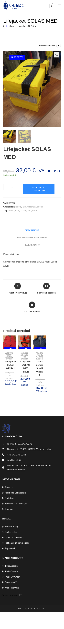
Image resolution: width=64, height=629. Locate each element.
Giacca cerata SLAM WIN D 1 (39, 368)
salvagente (26, 210)
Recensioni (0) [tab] (32, 245)
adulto (11, 210)
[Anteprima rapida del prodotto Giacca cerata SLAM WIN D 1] (44, 341)
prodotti (17, 207)
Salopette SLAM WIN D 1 (10, 365)
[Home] (4, 26)
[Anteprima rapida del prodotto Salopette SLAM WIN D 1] (14, 341)
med (17, 210)
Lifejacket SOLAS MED (28, 26)
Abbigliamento (9, 354)
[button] (56, 54)
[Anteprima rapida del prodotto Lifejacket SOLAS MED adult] (29, 341)
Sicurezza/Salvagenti (33, 207)
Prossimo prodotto (47, 46)
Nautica (8, 357)
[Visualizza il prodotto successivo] (58, 46)
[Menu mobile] (58, 6)
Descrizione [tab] (32, 230)
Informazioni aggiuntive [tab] (32, 238)
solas (34, 210)
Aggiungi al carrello (38, 189)
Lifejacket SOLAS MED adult (25, 366)
